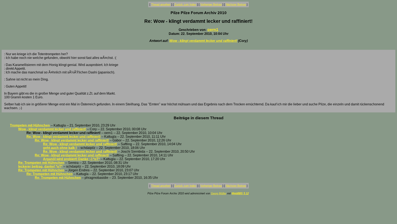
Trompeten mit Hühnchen (30, 125)
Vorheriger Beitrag (211, 4)
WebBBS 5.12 (240, 193)
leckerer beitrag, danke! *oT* (40, 166)
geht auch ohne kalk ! (60, 148)
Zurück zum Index (185, 4)
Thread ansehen (160, 4)
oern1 (212, 29)
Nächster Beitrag (236, 4)
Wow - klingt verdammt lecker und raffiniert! (203, 41)
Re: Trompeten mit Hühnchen (41, 162)
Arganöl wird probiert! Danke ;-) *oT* (71, 159)
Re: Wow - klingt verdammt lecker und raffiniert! (63, 136)
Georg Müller (218, 193)
